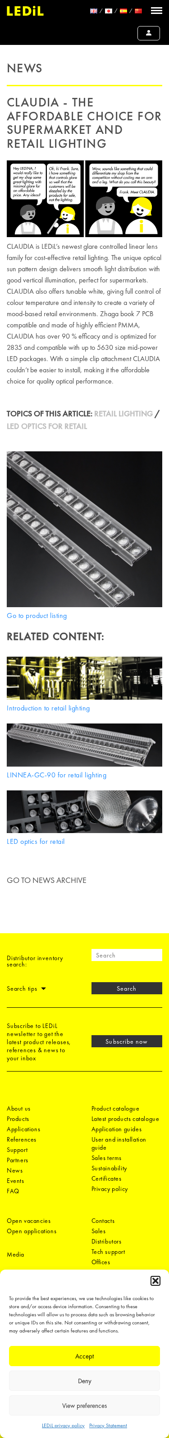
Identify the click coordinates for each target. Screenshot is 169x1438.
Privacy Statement (108, 1425)
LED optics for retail (36, 841)
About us (19, 1108)
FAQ (13, 1191)
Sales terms (106, 1158)
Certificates (106, 1178)
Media (15, 1254)
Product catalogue (115, 1108)
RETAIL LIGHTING (123, 413)
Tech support (108, 1252)
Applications (23, 1129)
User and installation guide (119, 1143)
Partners (17, 1160)
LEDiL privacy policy (63, 1425)
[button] (155, 1280)
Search (127, 988)
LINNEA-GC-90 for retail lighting (56, 775)
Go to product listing (37, 615)
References (22, 1139)
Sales (98, 1231)
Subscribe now (126, 1041)
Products (18, 1119)
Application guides (116, 1129)
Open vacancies (28, 1221)
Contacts (103, 1221)
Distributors (106, 1241)
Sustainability (109, 1168)
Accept (84, 1356)
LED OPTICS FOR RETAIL (47, 426)
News (15, 1170)
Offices (100, 1262)
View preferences (84, 1405)
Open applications (31, 1231)
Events (15, 1181)
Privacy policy (109, 1189)
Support (17, 1150)
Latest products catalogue (125, 1119)
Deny (84, 1380)
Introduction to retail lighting (48, 708)
